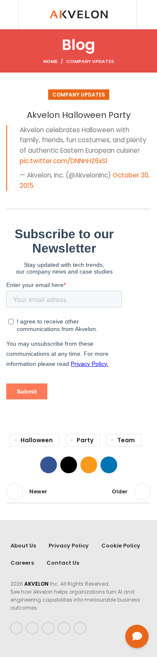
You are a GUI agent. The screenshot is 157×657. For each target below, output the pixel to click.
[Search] (8, 14)
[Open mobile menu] (147, 14)
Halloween (37, 440)
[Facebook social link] (48, 464)
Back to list (78, 491)
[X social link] (68, 464)
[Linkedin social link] (108, 464)
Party (85, 440)
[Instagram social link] (48, 628)
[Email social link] (88, 464)
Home (50, 61)
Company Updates (90, 61)
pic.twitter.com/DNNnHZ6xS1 (64, 160)
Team (126, 440)
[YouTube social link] (64, 628)
